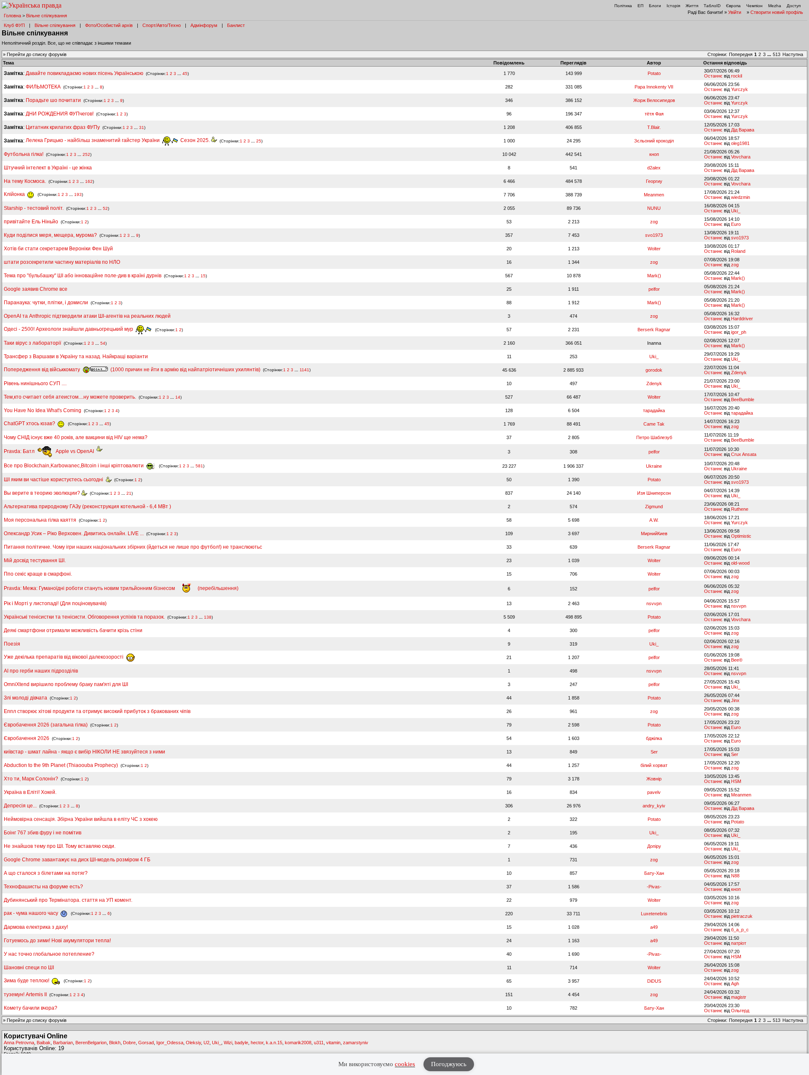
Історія (673, 5)
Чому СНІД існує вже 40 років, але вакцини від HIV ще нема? (75, 437)
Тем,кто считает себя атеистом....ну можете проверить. (70, 397)
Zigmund (654, 506)
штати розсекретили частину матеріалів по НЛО (62, 262)
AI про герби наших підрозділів (41, 671)
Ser (654, 751)
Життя (692, 5)
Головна (12, 15)
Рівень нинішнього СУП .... (35, 383)
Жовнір (654, 778)
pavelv (654, 792)
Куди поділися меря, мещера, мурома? (50, 235)
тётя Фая (654, 113)
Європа (733, 5)
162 (89, 181)
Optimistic (741, 536)
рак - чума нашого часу (31, 913)
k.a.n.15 (274, 1042)
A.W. (654, 520)
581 (199, 466)
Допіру (654, 846)
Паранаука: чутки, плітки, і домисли (46, 303)
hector (257, 1042)
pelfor (654, 289)
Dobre (129, 1042)
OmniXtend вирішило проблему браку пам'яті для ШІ (66, 684)
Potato (654, 73)
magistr (738, 997)
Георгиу (654, 181)
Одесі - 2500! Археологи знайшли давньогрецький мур (69, 329)
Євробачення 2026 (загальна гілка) (46, 725)
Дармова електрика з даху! (36, 927)
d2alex (654, 167)
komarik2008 (298, 1042)
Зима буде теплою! (27, 981)
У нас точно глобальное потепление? (49, 954)
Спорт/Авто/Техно (161, 25)
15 (203, 275)
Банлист (236, 25)
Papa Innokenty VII (654, 86)
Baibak (44, 1042)
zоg (654, 221)
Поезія (12, 644)
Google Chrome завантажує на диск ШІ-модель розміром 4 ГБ (77, 860)
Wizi (228, 1042)
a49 (654, 927)
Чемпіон (754, 5)
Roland (738, 251)
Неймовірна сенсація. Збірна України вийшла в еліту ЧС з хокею (81, 819)
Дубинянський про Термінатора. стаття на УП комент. (68, 900)
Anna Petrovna (19, 1042)
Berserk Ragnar (654, 329)
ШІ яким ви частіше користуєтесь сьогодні (55, 480)
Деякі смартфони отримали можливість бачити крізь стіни (73, 630)
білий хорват (653, 765)
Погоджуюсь (448, 1064)
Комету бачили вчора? (30, 1008)
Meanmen (654, 194)
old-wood (740, 563)
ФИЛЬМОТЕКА (43, 87)
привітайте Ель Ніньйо (31, 222)
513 (776, 54)
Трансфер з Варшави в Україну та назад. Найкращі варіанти (76, 356)
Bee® (736, 659)
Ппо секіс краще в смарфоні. (38, 574)
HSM (736, 781)
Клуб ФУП (14, 25)
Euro (736, 224)
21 (128, 493)
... (769, 54)
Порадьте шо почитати (53, 100)
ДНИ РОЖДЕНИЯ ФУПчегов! (60, 114)
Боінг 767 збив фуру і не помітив (42, 833)
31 (141, 127)
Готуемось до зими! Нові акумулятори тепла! (57, 941)
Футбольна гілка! (24, 154)
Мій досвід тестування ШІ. (35, 560)
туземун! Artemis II (25, 994)
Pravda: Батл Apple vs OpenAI (50, 451)
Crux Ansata (743, 454)
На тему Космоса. (25, 181)
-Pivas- (654, 886)
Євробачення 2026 (26, 738)
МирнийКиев (654, 533)
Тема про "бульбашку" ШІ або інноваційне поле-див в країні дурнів (83, 276)
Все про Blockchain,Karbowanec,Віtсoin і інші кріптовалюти (74, 466)
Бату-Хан (654, 873)
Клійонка (15, 194)
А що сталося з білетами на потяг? (46, 873)
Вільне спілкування (46, 15)
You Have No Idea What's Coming (42, 410)
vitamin (333, 1042)
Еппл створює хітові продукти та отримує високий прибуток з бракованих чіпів (97, 711)
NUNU (654, 208)
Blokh (115, 1042)
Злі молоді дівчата (26, 698)
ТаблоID (712, 5)
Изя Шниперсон (654, 493)
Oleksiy (193, 1042)
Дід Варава (742, 129)
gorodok (654, 370)
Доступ (794, 5)
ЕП (640, 5)
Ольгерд (740, 1010)
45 (185, 73)
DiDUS (654, 981)
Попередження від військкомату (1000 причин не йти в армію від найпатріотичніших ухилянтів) (132, 370)
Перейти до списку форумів (37, 54)
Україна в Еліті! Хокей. (30, 792)
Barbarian (63, 1042)
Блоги (655, 5)
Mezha (774, 5)
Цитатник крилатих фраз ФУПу (63, 127)
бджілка (654, 738)
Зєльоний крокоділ (654, 140)
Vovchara (740, 156)
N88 (735, 875)
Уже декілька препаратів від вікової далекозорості (64, 657)
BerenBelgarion (91, 1042)
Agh (735, 983)
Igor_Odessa (169, 1042)
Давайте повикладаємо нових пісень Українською (84, 73)
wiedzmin (740, 197)
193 (78, 194)
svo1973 (654, 235)
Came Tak (653, 423)
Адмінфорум (203, 25)
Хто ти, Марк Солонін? (31, 779)
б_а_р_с (740, 929)
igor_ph (738, 332)
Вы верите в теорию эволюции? (42, 493)
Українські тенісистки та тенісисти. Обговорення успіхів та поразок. (84, 617)
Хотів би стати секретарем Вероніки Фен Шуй (58, 249)
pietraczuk (742, 916)
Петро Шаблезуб (654, 437)
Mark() (654, 275)
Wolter (654, 248)
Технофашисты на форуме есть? (43, 887)
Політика (623, 5)
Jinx (735, 700)
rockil (736, 75)
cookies (405, 1064)
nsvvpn (654, 603)
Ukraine (654, 466)
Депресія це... (21, 806)
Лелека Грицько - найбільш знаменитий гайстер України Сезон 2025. (118, 140)
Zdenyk (739, 372)
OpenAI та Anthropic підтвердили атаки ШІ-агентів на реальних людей (87, 316)
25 (258, 140)
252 (86, 154)
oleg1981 (740, 143)
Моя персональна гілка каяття (40, 520)
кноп (654, 154)
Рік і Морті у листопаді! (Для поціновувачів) (55, 603)
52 (105, 208)
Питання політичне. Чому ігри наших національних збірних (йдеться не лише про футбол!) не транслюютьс (133, 547)
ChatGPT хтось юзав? (30, 423)
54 (102, 343)
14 (177, 397)
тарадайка (654, 410)
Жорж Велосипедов (654, 100)
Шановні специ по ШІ (29, 967)
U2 (206, 1042)
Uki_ (735, 210)
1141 (304, 369)
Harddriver (742, 318)
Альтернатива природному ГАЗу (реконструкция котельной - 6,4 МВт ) (87, 506)
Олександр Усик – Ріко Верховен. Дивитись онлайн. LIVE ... (74, 533)
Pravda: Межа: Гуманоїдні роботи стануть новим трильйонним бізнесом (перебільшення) (121, 588)
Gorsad (146, 1042)
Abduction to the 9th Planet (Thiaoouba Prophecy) (61, 765)
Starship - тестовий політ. (34, 208)
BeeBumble (742, 399)
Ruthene (739, 509)
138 (208, 617)
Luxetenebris (654, 913)
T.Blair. (654, 127)
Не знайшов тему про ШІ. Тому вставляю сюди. (59, 846)
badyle (241, 1042)
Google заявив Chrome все (35, 289)
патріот (738, 943)
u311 (319, 1042)
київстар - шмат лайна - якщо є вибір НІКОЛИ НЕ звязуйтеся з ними (84, 752)
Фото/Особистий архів (109, 25)
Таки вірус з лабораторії (32, 343)
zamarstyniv (355, 1042)
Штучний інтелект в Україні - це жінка (48, 168)
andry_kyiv (654, 805)
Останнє (713, 75)
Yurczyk (739, 89)
